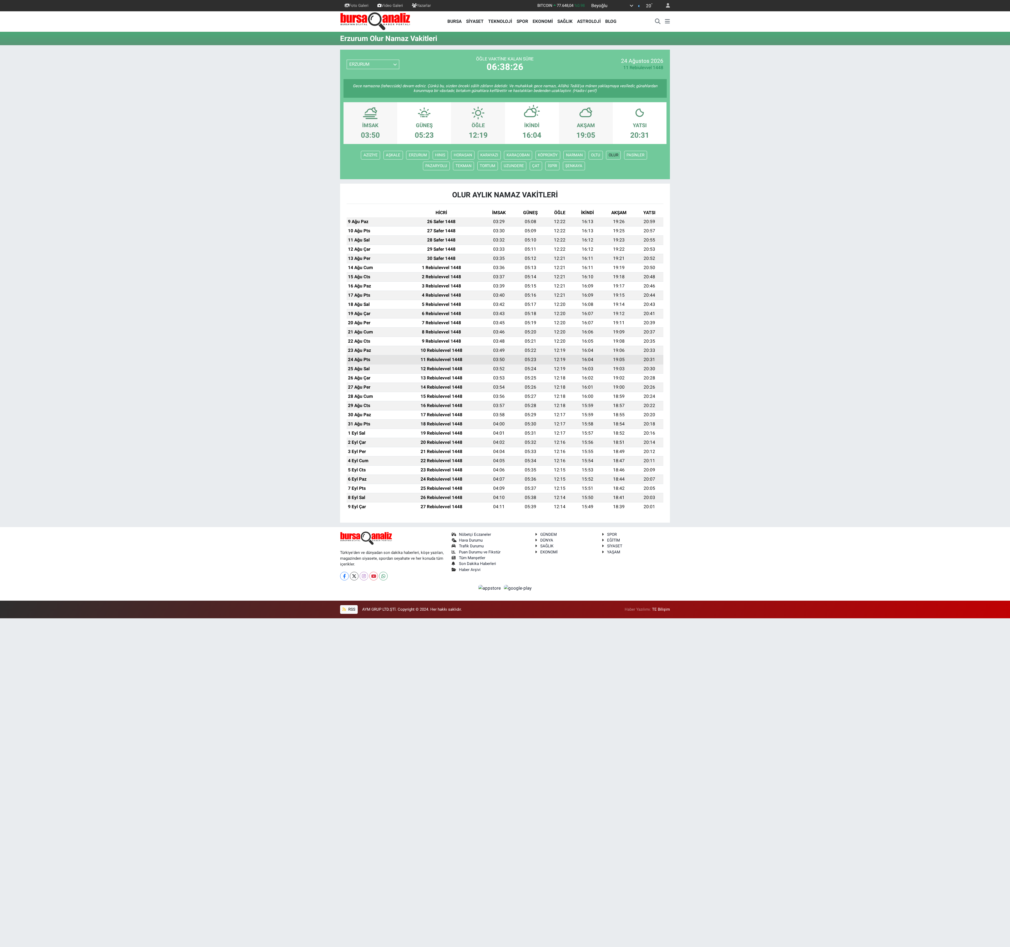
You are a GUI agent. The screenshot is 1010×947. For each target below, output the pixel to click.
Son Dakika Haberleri (477, 563)
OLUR (613, 155)
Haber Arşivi (470, 569)
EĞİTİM (613, 540)
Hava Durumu (471, 540)
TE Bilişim (661, 609)
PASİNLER (635, 155)
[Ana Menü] (667, 21)
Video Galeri (392, 5)
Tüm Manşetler (472, 557)
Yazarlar (424, 5)
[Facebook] (344, 576)
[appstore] (490, 588)
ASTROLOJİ (589, 21)
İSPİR (552, 165)
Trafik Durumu (471, 546)
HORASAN (463, 155)
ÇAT (535, 165)
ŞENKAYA (573, 165)
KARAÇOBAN (518, 155)
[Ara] (658, 21)
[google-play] (518, 588)
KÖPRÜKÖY (548, 155)
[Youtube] (373, 576)
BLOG (611, 21)
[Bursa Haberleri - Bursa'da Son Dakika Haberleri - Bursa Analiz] (375, 21)
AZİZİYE (370, 155)
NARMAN (574, 155)
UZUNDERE (514, 165)
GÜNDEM (548, 534)
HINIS (440, 155)
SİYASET (475, 21)
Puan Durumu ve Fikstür (480, 552)
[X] (354, 576)
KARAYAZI (489, 155)
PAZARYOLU (436, 165)
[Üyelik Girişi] (665, 5)
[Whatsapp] (383, 576)
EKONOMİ (543, 21)
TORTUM (487, 165)
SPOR (522, 21)
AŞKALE (393, 155)
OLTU (595, 155)
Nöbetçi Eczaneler (475, 534)
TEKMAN (464, 165)
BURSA (454, 21)
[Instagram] (364, 576)
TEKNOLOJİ (500, 21)
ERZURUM (418, 155)
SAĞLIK (565, 21)
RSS (351, 609)
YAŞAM (613, 552)
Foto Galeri (358, 5)
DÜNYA (546, 540)
